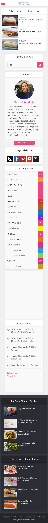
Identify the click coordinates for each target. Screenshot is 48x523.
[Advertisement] (24, 295)
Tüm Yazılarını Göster (24, 142)
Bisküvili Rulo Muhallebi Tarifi (30, 32)
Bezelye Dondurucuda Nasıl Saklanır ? (26, 444)
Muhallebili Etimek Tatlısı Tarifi (30, 43)
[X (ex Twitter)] (36, 159)
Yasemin (30, 332)
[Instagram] (10, 159)
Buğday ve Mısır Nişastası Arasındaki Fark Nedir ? (27, 421)
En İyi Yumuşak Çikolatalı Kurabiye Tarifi (27, 479)
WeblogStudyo (18, 519)
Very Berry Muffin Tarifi (26, 408)
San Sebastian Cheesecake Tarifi (28, 490)
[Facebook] (17, 159)
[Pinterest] (23, 159)
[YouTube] (29, 159)
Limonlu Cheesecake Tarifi (22, 347)
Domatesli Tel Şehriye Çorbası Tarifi (26, 502)
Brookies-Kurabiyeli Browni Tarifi (25, 467)
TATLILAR (22, 17)
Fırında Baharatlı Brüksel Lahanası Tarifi (27, 432)
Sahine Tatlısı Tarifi (18, 365)
